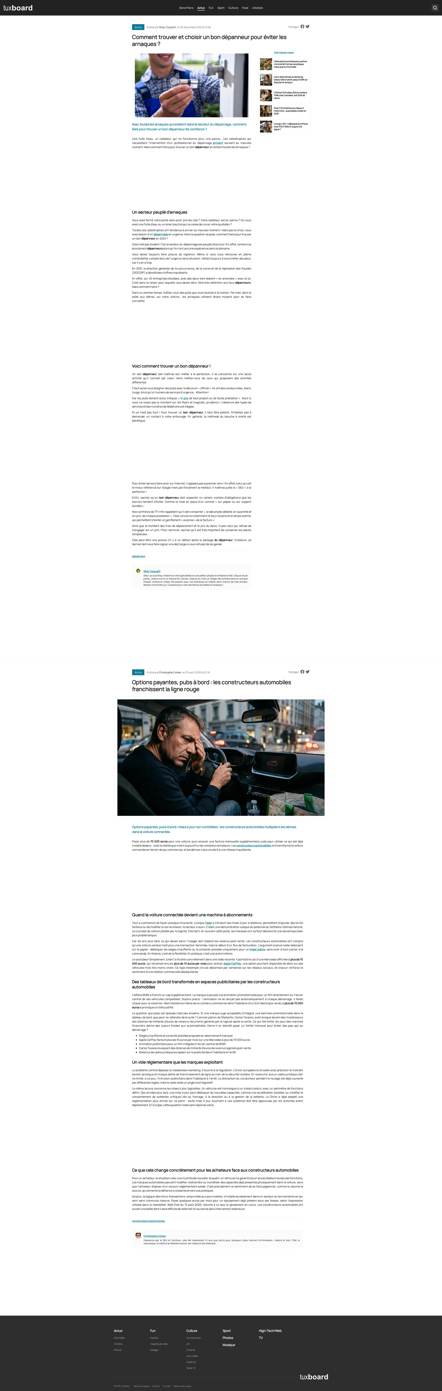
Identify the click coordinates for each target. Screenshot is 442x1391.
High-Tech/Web (270, 1331)
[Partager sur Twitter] (307, 26)
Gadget (154, 1349)
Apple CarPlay (232, 963)
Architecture (193, 1337)
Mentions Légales (142, 1386)
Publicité (191, 1362)
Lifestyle (257, 8)
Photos (118, 1349)
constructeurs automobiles (253, 845)
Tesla (208, 923)
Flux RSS (166, 1386)
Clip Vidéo (119, 1337)
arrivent (218, 143)
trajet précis (257, 949)
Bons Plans (186, 8)
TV (261, 1338)
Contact (156, 1386)
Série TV (190, 1368)
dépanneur (138, 556)
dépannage (161, 234)
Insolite (154, 1337)
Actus (201, 8)
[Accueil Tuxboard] (18, 8)
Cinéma (118, 1343)
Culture (233, 8)
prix (186, 398)
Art (188, 1343)
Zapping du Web (159, 1343)
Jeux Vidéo (192, 1356)
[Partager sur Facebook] (302, 26)
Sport (221, 8)
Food (245, 8)
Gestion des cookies (182, 1386)
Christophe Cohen (170, 672)
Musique (229, 1345)
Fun (211, 8)
